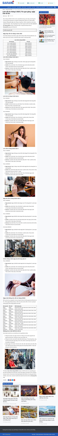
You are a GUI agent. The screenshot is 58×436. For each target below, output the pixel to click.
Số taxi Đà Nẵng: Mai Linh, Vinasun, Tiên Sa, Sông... (49, 40)
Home (4, 9)
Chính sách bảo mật (40, 434)
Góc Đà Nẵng (50, 7)
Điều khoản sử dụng (48, 434)
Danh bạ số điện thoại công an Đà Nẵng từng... (49, 31)
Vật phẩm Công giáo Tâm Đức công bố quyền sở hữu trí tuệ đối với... (10, 400)
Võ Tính (5, 15)
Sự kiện (29, 7)
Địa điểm (19, 7)
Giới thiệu (33, 434)
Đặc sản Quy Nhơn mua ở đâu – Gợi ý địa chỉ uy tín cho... (29, 420)
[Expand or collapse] (35, 30)
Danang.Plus (8, 434)
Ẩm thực (24, 7)
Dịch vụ (9, 7)
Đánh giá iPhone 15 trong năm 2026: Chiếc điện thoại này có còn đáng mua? (10, 418)
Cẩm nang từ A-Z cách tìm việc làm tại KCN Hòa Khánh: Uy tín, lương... (46, 420)
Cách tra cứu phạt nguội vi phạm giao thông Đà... (49, 36)
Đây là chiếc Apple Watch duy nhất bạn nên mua (46, 397)
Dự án (33, 7)
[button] (55, 7)
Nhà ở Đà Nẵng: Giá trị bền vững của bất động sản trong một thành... (28, 400)
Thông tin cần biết (40, 7)
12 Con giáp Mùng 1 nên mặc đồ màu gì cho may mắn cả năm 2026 (47, 26)
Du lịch (14, 7)
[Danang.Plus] (8, 2)
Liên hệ (53, 434)
